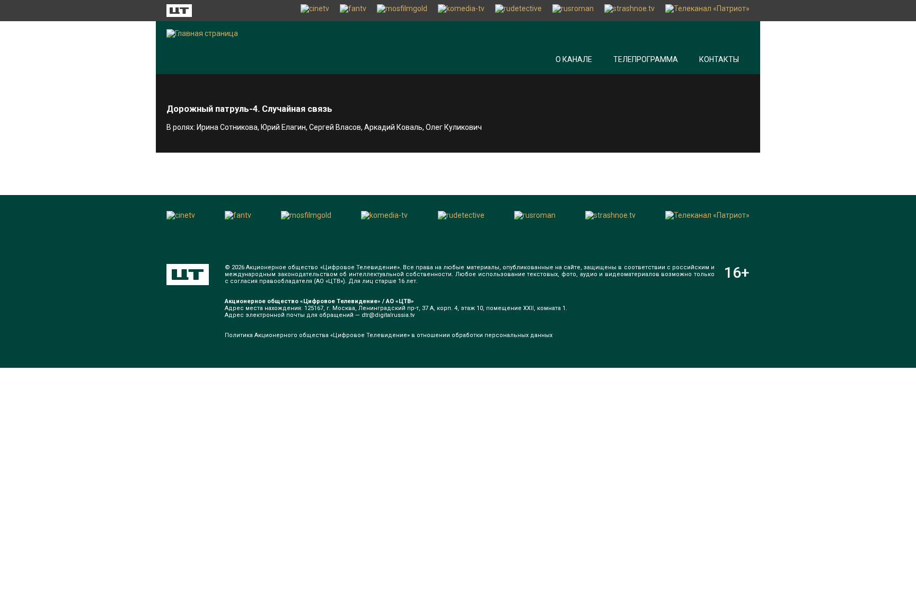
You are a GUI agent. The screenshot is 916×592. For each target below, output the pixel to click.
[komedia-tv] (461, 10)
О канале (574, 59)
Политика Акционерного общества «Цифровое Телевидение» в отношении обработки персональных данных (388, 335)
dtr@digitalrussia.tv (388, 315)
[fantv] (353, 10)
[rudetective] (518, 10)
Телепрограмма (645, 59)
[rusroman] (573, 10)
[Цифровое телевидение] (187, 274)
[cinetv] (315, 10)
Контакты (719, 59)
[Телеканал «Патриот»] (707, 10)
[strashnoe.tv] (629, 10)
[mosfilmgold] (402, 10)
